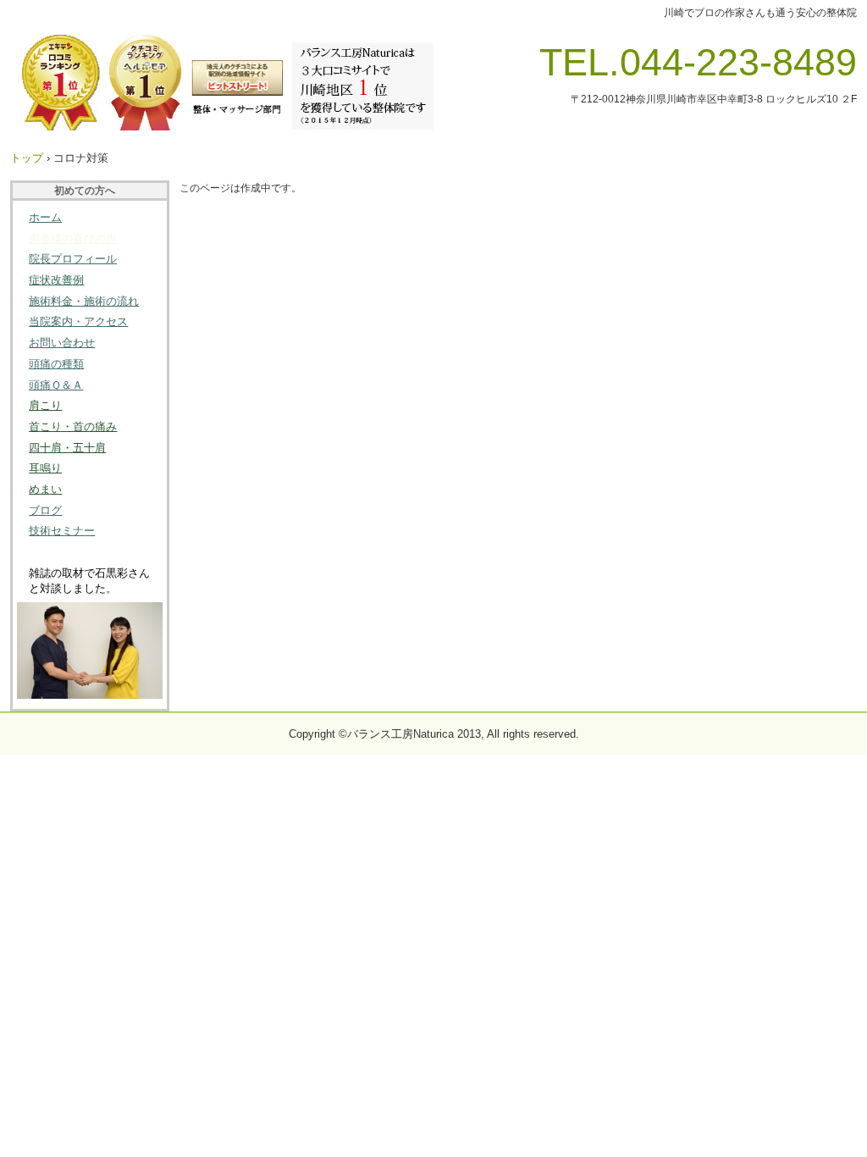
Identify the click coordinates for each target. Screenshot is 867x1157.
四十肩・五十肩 (67, 447)
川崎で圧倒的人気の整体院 (222, 82)
